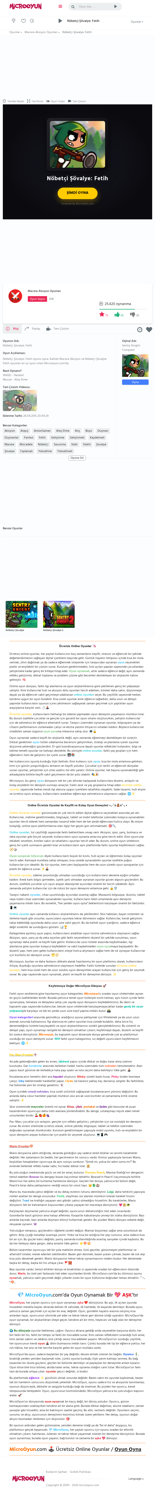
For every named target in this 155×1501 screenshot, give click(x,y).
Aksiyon (10, 431)
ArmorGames (42, 431)
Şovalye (101, 445)
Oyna (135, 382)
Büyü (88, 431)
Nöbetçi (43, 445)
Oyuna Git (77, 458)
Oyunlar (136, 22)
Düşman (103, 431)
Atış (77, 431)
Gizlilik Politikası (80, 1472)
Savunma (60, 445)
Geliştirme (57, 438)
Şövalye (10, 451)
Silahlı (87, 445)
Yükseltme (45, 451)
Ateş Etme (62, 431)
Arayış (24, 431)
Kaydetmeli (97, 438)
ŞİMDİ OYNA (77, 193)
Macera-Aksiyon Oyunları (44, 291)
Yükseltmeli (64, 451)
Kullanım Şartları (56, 1472)
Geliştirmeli (77, 438)
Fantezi (28, 438)
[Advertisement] (77, 67)
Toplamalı (26, 451)
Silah (74, 445)
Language (135, 1479)
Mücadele (26, 445)
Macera (9, 445)
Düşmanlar (12, 438)
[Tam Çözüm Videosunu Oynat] (20, 400)
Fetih (42, 438)
